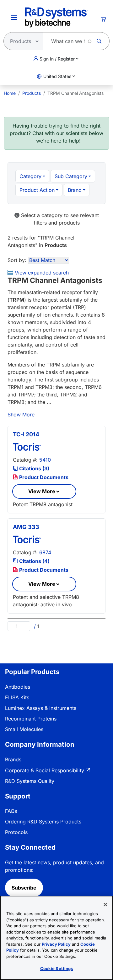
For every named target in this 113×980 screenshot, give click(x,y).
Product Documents (43, 477)
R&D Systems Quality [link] (29, 781)
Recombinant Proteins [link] (30, 719)
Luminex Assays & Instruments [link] (40, 708)
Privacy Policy (56, 944)
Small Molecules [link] (24, 729)
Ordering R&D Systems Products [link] (43, 821)
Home (10, 93)
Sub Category (71, 176)
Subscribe (24, 888)
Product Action (37, 190)
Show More (21, 414)
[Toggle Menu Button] (14, 17)
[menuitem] (10, 93)
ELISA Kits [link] (17, 697)
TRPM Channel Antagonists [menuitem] (75, 93)
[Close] (105, 904)
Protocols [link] (16, 832)
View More (41, 491)
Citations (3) (33, 468)
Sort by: (17, 260)
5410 (45, 460)
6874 (45, 552)
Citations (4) (34, 561)
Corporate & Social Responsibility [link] (44, 770)
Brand (75, 190)
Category (30, 176)
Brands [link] (13, 759)
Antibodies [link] (17, 687)
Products (31, 93)
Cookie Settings (56, 968)
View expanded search (41, 272)
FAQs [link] (11, 811)
